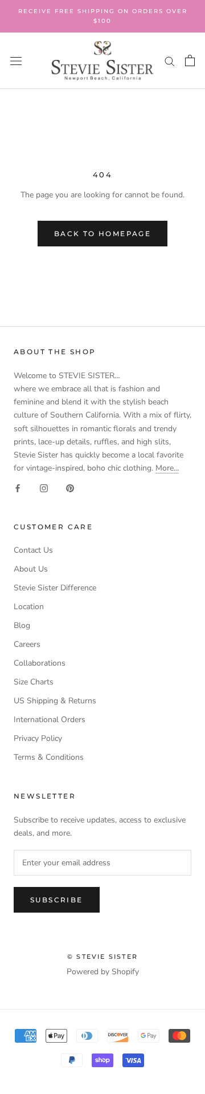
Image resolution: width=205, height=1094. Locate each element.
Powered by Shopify (103, 971)
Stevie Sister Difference (55, 587)
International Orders (49, 719)
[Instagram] (44, 487)
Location (29, 606)
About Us (31, 569)
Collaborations (39, 663)
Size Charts (34, 681)
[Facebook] (18, 487)
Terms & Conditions (49, 757)
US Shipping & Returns (55, 700)
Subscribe (56, 900)
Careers (27, 644)
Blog (22, 625)
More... (167, 468)
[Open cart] (190, 60)
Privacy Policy (38, 738)
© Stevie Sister (102, 957)
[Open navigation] (16, 60)
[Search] (170, 61)
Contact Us (33, 550)
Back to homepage (102, 233)
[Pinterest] (70, 487)
